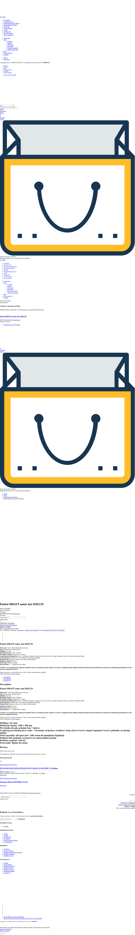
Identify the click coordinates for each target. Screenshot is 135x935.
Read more (3, 785)
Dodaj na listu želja (5, 625)
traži (2, 109)
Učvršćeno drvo (8, 22)
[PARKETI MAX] (8, 15)
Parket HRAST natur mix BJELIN (13, 316)
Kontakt (6, 54)
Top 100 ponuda (8, 33)
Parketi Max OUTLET (10, 25)
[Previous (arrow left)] (0, 934)
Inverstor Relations (9, 866)
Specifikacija (7, 679)
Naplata (9, 43)
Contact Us (7, 873)
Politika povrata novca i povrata (13, 852)
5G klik (6, 835)
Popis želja (10, 46)
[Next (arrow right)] (2, 934)
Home (5, 58)
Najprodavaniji (8, 28)
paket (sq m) (3, 617)
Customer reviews (9, 869)
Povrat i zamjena (8, 851)
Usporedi (14, 625)
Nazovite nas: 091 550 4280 (10, 75)
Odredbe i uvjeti (8, 856)
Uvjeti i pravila (15, 674)
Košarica (9, 41)
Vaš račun (6, 849)
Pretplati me (21, 819)
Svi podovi (7, 20)
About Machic (8, 864)
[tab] (69, 677)
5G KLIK (6, 27)
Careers (6, 863)
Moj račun (10, 45)
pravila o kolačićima (6, 929)
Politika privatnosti (9, 854)
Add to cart (3, 775)
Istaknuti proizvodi (12, 50)
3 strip (5, 30)
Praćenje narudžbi (12, 48)
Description (7, 677)
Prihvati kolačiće (5, 931)
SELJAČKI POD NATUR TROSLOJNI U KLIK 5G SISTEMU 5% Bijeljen (29, 768)
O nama (5, 65)
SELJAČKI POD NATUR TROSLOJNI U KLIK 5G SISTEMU (23, 918)
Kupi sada (11, 623)
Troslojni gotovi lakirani (11, 497)
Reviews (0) (7, 680)
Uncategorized (8, 842)
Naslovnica (7, 38)
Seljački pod (7, 31)
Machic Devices (8, 868)
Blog (5, 51)
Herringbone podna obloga (11, 23)
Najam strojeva (8, 53)
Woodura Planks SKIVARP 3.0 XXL (14, 782)
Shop (5, 40)
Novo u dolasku (8, 35)
